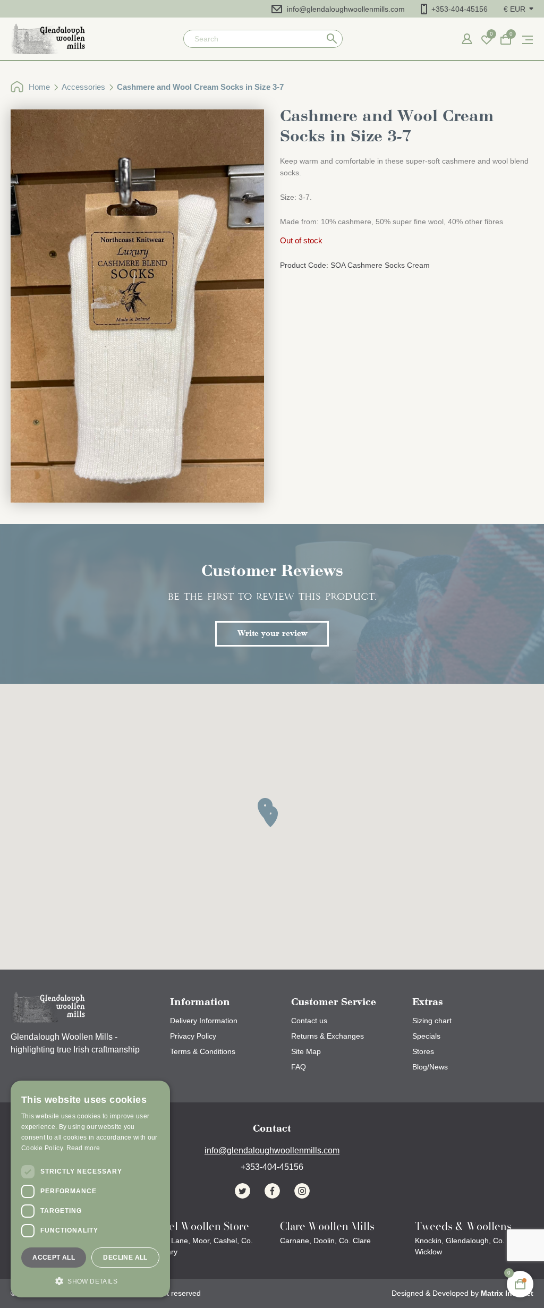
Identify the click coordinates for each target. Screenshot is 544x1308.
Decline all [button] (125, 1257)
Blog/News (430, 1067)
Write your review (272, 634)
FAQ (298, 1067)
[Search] (332, 39)
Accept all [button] (53, 1257)
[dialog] (90, 1189)
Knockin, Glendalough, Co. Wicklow (463, 1239)
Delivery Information (203, 1020)
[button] (518, 9)
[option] (137, 306)
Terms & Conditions (202, 1051)
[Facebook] (272, 1191)
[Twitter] (242, 1191)
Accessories (83, 86)
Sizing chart (432, 1020)
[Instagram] (302, 1191)
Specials (426, 1036)
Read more (83, 1148)
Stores (423, 1051)
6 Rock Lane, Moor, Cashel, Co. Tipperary (199, 1239)
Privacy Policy (193, 1036)
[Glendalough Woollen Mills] (48, 39)
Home (39, 86)
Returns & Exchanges (327, 1036)
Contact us (309, 1020)
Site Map (306, 1051)
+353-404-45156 (459, 9)
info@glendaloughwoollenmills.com (346, 9)
